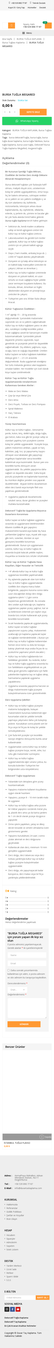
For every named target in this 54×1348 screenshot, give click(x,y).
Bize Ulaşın (11, 1218)
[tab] (27, 158)
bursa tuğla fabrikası (33, 141)
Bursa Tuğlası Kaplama (13, 42)
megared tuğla (35, 148)
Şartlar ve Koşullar (15, 1215)
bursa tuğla (35, 137)
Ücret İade (11, 1269)
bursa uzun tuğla (25, 144)
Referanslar (12, 1208)
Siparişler (10, 1238)
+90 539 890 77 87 (32, 26)
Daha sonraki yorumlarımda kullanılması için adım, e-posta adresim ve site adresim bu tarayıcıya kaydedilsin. (27, 974)
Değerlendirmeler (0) (15, 163)
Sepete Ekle (33, 112)
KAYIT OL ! (42, 1297)
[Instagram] (6, 1309)
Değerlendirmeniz (17, 994)
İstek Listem (12, 1249)
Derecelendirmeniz (17, 983)
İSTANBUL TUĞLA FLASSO (17, 1142)
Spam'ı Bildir (12, 1276)
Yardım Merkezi (13, 1265)
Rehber (9, 1272)
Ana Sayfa (7, 39)
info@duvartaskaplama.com (28, 1188)
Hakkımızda (12, 1204)
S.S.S (8, 1280)
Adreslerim (11, 1242)
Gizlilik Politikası (13, 1211)
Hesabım (10, 1235)
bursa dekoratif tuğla (19, 137)
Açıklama (8, 158)
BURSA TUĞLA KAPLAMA (29, 39)
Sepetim (10, 1245)
